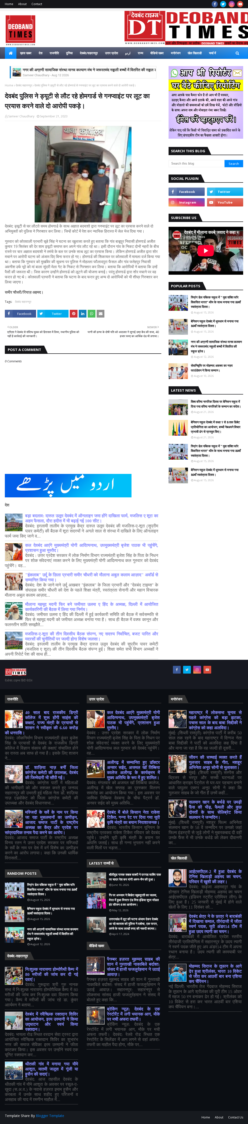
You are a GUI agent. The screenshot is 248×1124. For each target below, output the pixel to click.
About (22, 4)
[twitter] (223, 4)
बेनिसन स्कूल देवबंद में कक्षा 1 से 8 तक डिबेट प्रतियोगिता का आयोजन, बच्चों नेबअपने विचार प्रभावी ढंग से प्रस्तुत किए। (215, 427)
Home (9, 4)
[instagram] (232, 4)
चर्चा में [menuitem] (212, 53)
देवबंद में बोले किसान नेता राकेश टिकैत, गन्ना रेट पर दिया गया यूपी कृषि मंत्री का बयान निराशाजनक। (133, 817)
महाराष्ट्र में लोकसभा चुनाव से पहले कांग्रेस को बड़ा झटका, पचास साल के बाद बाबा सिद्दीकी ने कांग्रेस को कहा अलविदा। (215, 720)
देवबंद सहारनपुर (24, 85)
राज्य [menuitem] (140, 53)
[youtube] (240, 4)
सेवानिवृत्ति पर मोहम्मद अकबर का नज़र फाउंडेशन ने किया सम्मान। (212, 367)
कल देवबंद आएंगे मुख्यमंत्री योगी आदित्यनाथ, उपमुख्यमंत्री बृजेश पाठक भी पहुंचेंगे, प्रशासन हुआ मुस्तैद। (133, 720)
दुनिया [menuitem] (69, 53)
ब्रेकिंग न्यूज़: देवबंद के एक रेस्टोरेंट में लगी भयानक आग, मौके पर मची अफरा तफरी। (133, 1014)
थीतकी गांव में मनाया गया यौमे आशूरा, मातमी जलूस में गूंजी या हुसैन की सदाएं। (51, 1069)
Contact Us (235, 1117)
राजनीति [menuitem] (54, 53)
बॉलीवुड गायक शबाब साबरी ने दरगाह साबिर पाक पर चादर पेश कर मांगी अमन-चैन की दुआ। (135, 876)
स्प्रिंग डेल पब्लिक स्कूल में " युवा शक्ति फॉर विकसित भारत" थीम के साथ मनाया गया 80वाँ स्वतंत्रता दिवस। (216, 302)
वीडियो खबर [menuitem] (157, 53)
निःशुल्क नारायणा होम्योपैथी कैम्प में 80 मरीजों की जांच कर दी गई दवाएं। (51, 974)
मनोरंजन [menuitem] (175, 53)
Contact (36, 4)
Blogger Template (50, 1115)
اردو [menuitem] (128, 53)
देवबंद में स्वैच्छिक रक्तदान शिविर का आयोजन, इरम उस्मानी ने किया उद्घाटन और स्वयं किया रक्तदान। (51, 1022)
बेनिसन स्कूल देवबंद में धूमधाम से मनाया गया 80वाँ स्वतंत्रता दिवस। (215, 323)
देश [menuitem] (40, 53)
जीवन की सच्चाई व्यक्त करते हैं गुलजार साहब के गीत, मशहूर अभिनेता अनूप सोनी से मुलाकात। (215, 762)
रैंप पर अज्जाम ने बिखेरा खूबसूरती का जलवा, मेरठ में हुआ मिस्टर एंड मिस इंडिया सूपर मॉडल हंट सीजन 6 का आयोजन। (134, 900)
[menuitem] (10, 53)
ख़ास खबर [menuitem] (25, 53)
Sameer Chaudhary (21, 116)
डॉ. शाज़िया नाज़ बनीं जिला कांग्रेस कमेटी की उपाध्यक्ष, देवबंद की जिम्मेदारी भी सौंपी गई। (51, 772)
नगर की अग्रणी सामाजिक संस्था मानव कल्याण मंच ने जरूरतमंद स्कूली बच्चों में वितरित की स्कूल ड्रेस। (93, 70)
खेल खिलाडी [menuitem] (195, 53)
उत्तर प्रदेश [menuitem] (111, 53)
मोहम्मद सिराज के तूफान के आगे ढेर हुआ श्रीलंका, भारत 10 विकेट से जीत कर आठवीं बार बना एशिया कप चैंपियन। (215, 974)
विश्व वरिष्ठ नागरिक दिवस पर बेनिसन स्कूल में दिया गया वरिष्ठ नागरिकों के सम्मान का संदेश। (216, 404)
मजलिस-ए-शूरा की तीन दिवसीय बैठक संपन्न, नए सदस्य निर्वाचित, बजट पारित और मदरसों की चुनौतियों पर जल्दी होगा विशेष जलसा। (91, 636)
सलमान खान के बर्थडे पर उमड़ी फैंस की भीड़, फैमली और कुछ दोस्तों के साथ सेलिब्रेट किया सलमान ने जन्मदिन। (215, 810)
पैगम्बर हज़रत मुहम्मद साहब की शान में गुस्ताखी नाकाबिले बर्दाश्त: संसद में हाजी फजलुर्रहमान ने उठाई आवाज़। (133, 967)
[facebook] (215, 4)
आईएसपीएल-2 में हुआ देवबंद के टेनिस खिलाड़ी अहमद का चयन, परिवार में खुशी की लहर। (215, 876)
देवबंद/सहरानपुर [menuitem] (89, 53)
